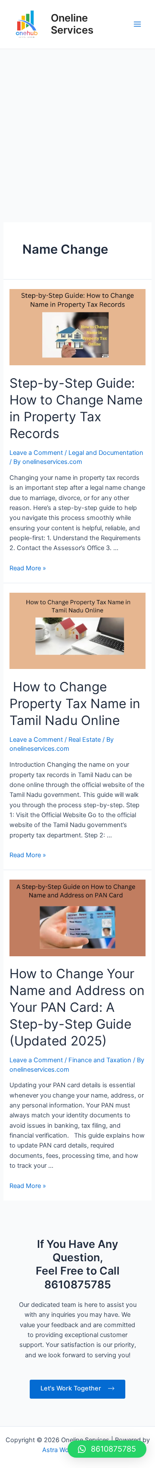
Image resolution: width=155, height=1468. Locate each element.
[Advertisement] (77, 130)
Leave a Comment (36, 453)
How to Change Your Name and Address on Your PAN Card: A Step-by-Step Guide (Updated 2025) (77, 1007)
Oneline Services (72, 24)
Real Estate (84, 739)
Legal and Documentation (105, 453)
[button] (107, 1449)
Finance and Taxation (99, 1060)
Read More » (27, 568)
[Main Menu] (137, 24)
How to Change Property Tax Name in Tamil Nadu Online (74, 703)
